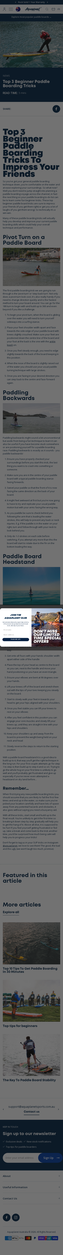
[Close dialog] (61, 610)
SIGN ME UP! (16, 639)
